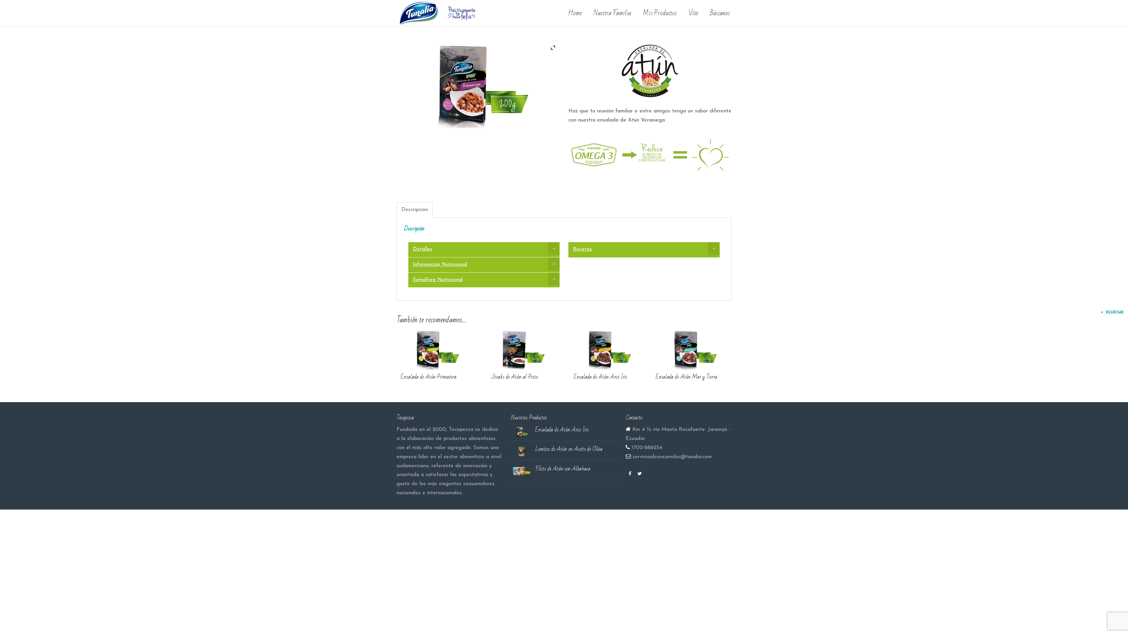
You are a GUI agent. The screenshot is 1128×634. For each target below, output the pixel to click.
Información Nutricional (440, 264)
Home (575, 13)
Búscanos (720, 13)
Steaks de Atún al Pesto (514, 377)
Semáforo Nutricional (438, 280)
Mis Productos (660, 13)
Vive (693, 13)
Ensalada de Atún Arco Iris (600, 377)
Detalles (422, 249)
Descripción (414, 210)
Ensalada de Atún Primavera (428, 377)
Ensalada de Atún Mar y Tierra (686, 377)
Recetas (582, 249)
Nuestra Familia (612, 13)
